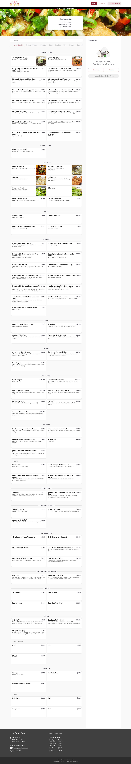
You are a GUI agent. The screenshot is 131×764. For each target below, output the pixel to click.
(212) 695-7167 (16, 750)
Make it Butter (63, 761)
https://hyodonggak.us (18, 745)
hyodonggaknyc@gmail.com (20, 748)
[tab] (18, 45)
